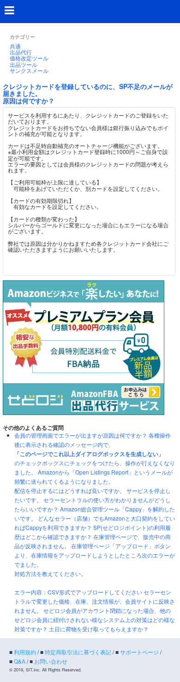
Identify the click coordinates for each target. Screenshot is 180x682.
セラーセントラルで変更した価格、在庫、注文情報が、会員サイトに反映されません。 (94, 601)
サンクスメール (29, 70)
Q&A (19, 661)
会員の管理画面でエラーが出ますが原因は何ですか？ (80, 435)
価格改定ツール (29, 58)
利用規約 (25, 652)
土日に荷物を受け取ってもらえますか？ (99, 629)
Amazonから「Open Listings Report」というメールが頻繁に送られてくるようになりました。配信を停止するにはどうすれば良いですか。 (93, 481)
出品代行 (21, 52)
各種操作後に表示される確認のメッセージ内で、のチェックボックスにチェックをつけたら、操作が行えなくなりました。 (94, 453)
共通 (15, 46)
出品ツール (23, 64)
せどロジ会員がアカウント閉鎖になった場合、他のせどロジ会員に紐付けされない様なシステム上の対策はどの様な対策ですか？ (94, 619)
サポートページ (139, 652)
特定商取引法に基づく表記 (78, 652)
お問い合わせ (50, 661)
